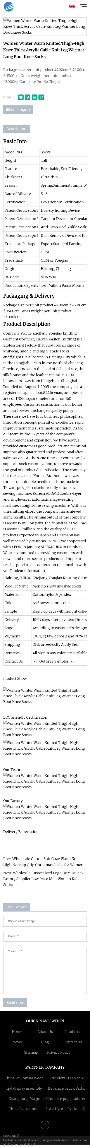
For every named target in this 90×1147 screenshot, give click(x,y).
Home (17, 1031)
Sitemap (31, 1052)
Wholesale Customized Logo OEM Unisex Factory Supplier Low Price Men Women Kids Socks (43, 879)
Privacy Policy (59, 1052)
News (17, 1042)
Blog (45, 1042)
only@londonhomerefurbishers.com (64, 1140)
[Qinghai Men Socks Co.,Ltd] (8, 6)
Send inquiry (20, 109)
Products (72, 1031)
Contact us (73, 1042)
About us (45, 1031)
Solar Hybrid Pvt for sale (66, 1109)
